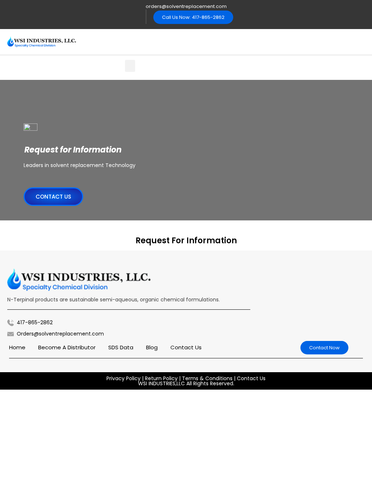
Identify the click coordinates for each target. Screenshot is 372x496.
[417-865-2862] (10, 323)
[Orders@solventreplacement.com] (10, 334)
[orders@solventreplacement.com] (137, 6)
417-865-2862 (35, 322)
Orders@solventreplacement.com (60, 333)
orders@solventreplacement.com (186, 6)
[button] (130, 66)
